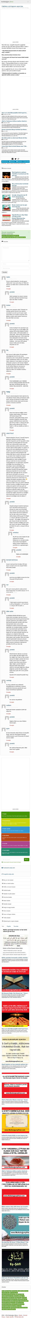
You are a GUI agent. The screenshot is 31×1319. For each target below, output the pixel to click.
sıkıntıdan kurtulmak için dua (8, 1302)
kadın (19, 1299)
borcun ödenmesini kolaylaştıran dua (10, 235)
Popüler (9, 926)
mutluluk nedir (5, 1292)
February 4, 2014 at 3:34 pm (15, 410)
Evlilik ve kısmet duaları (9, 887)
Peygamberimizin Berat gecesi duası (19, 1307)
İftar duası (16, 1295)
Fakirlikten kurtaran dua (20, 237)
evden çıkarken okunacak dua (8, 1309)
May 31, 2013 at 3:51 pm (14, 651)
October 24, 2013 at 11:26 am (18, 534)
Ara (27, 859)
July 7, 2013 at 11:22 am (11, 561)
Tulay (8, 392)
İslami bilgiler (6, 850)
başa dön (12, 161)
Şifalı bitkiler (6, 835)
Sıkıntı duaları (6, 910)
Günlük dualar (7, 890)
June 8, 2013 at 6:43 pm (14, 599)
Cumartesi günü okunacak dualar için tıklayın (12, 862)
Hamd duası (18, 1297)
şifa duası (24, 1297)
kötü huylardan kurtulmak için (8, 1305)
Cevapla (8, 288)
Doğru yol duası (19, 1302)
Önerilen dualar (7, 904)
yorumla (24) (20, 161)
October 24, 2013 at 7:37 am (11, 435)
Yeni (3, 926)
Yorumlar (16, 926)
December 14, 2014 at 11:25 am (12, 352)
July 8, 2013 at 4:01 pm (14, 575)
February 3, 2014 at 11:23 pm (12, 393)
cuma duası (4, 1297)
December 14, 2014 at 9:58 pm (16, 378)
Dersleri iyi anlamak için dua (18, 1304)
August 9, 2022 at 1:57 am (11, 278)
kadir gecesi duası (6, 1300)
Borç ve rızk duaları (16, 7)
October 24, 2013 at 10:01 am (15, 503)
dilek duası (14, 1290)
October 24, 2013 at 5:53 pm (21, 551)
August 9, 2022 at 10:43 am (15, 293)
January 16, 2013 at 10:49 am (12, 707)
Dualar (11, 7)
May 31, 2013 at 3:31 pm (11, 613)
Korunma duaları (7, 897)
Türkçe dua (24, 1299)
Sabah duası (11, 1297)
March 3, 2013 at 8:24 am (15, 697)
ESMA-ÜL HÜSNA (19, 1294)
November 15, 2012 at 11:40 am (12, 730)
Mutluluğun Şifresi (5, 7)
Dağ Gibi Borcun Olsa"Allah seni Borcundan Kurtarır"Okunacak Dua (20, 216)
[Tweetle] (15, 158)
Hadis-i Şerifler (6, 828)
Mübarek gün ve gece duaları (11, 921)
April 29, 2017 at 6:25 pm (14, 325)
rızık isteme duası (6, 1307)
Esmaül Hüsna (6, 820)
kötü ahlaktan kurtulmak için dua (9, 1299)
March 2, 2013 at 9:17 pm (11, 682)
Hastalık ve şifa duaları (9, 893)
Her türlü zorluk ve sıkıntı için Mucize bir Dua (14, 138)
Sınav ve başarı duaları (9, 914)
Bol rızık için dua (13, 1292)
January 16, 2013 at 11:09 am (15, 718)
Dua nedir (19, 1305)
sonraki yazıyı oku (5, 161)
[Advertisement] (15, 25)
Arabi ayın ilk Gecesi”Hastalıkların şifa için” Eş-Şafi (16, 1277)
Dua (3, 1290)
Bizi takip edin (20, 1317)
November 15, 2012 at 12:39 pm (16, 745)
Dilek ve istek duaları (8, 883)
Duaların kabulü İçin (7, 234)
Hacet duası (7, 1290)
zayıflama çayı (25, 1290)
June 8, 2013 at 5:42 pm (11, 586)
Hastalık (5, 843)
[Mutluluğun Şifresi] (7, 1)
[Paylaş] (12, 158)
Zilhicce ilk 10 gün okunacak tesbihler (19, 1300)
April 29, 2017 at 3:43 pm (11, 307)
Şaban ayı (22, 1295)
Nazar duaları (6, 900)
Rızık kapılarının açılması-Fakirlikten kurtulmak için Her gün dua (20, 173)
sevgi (19, 1290)
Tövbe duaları (6, 917)
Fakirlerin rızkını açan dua (7, 237)
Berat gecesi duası (6, 1304)
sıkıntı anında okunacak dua (8, 1294)
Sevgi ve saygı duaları (9, 907)
